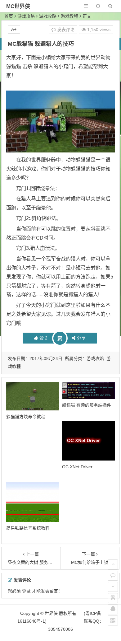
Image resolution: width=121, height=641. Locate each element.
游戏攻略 (26, 16)
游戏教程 (69, 16)
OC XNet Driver (77, 466)
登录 (26, 590)
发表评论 (65, 29)
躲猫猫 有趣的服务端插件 (86, 405)
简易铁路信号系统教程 (28, 528)
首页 (8, 16)
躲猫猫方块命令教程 (25, 416)
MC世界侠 (18, 6)
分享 (81, 337)
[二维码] (113, 620)
